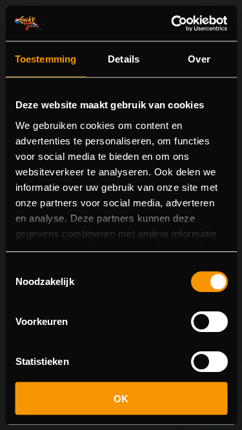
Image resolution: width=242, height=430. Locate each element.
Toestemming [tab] (45, 59)
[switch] (208, 321)
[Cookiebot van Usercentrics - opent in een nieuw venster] (172, 23)
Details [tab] (123, 59)
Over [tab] (199, 59)
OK (121, 398)
